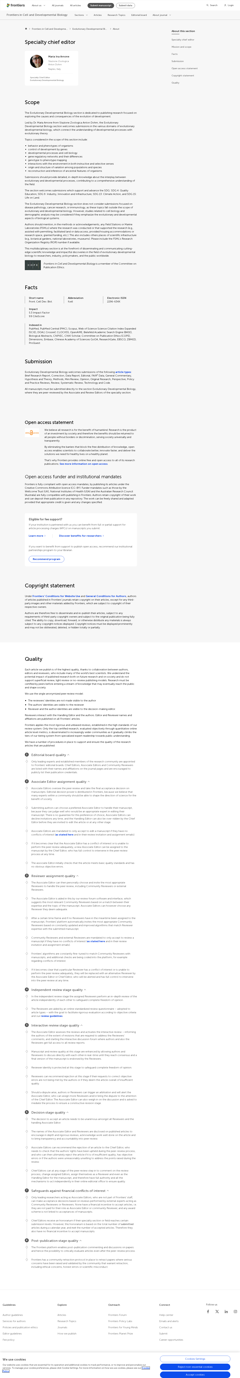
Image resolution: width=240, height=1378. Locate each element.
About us (37, 5)
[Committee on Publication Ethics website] (33, 265)
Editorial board (139, 15)
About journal (160, 15)
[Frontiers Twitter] (217, 1312)
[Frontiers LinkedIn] (226, 1312)
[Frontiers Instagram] (235, 1312)
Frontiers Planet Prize (120, 1333)
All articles (75, 5)
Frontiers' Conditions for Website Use (56, 596)
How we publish (66, 1333)
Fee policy (9, 1339)
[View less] (68, 755)
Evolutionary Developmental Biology (90, 29)
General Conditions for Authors (106, 596)
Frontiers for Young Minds (123, 1327)
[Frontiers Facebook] (208, 1312)
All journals (58, 5)
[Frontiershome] (16, 5)
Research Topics (116, 15)
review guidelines (52, 1016)
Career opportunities (171, 1339)
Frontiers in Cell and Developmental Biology (50, 29)
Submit (163, 1333)
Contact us (165, 1327)
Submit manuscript (100, 5)
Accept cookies (195, 1374)
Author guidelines (13, 1315)
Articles (98, 15)
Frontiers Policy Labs (120, 1321)
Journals (62, 1327)
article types (123, 372)
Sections (80, 15)
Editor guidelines (12, 1333)
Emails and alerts (169, 1321)
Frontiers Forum (117, 1315)
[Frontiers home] (26, 29)
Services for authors (14, 1321)
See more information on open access (84, 463)
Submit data (125, 5)
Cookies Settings (195, 1358)
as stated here (64, 834)
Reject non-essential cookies (195, 1366)
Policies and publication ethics (20, 1327)
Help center (166, 1315)
